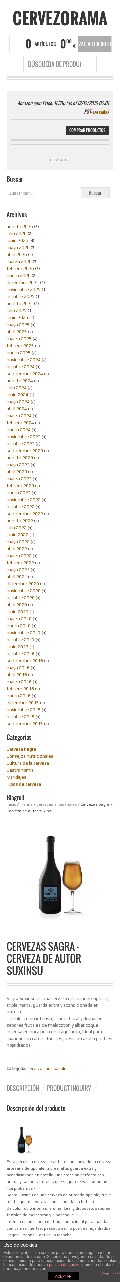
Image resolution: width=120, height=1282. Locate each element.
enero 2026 (19, 275)
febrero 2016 (20, 688)
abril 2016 (17, 674)
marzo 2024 (19, 415)
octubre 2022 (21, 506)
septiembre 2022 (25, 513)
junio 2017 (17, 646)
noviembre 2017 (24, 632)
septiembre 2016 (25, 660)
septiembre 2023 (25, 450)
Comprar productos (87, 130)
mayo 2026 (18, 247)
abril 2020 (17, 604)
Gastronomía (20, 770)
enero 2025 (19, 352)
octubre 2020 (21, 597)
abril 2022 (17, 548)
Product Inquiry (69, 1088)
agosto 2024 (20, 380)
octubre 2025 (21, 296)
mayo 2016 (18, 667)
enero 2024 (19, 429)
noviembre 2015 (24, 709)
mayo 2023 (18, 464)
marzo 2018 (19, 618)
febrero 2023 (20, 485)
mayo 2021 (18, 569)
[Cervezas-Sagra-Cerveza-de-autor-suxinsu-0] (61, 875)
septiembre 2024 (25, 373)
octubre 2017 (21, 639)
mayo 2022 (18, 541)
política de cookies (66, 1264)
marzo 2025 (19, 338)
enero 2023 (19, 492)
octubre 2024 (21, 366)
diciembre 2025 (23, 282)
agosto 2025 (20, 303)
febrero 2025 (20, 345)
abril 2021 (17, 576)
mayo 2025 (18, 324)
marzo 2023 (19, 478)
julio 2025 (17, 310)
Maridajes (16, 777)
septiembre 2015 (25, 723)
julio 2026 (17, 233)
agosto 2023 (20, 457)
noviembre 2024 (24, 359)
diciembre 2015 (23, 702)
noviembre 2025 (24, 289)
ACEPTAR (63, 1276)
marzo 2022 (19, 555)
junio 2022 (17, 534)
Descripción (23, 1088)
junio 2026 (17, 240)
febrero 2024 (20, 422)
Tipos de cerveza (24, 784)
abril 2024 (17, 408)
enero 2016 (19, 695)
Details (100, 112)
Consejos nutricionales (30, 756)
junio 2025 (17, 317)
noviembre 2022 (24, 499)
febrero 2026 (20, 268)
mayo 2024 (18, 401)
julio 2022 (17, 527)
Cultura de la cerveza (28, 763)
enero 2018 (19, 625)
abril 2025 (17, 331)
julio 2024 (17, 387)
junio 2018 (17, 611)
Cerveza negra (21, 749)
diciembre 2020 (23, 583)
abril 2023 (17, 471)
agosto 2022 (20, 520)
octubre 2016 (21, 653)
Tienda (26, 804)
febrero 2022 (20, 562)
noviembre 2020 (24, 590)
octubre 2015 (21, 716)
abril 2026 (17, 254)
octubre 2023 (21, 443)
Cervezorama (60, 18)
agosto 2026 (20, 226)
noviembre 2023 (24, 436)
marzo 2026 (19, 261)
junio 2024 (17, 394)
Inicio (11, 804)
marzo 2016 (19, 681)
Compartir (60, 160)
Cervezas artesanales (56, 804)
